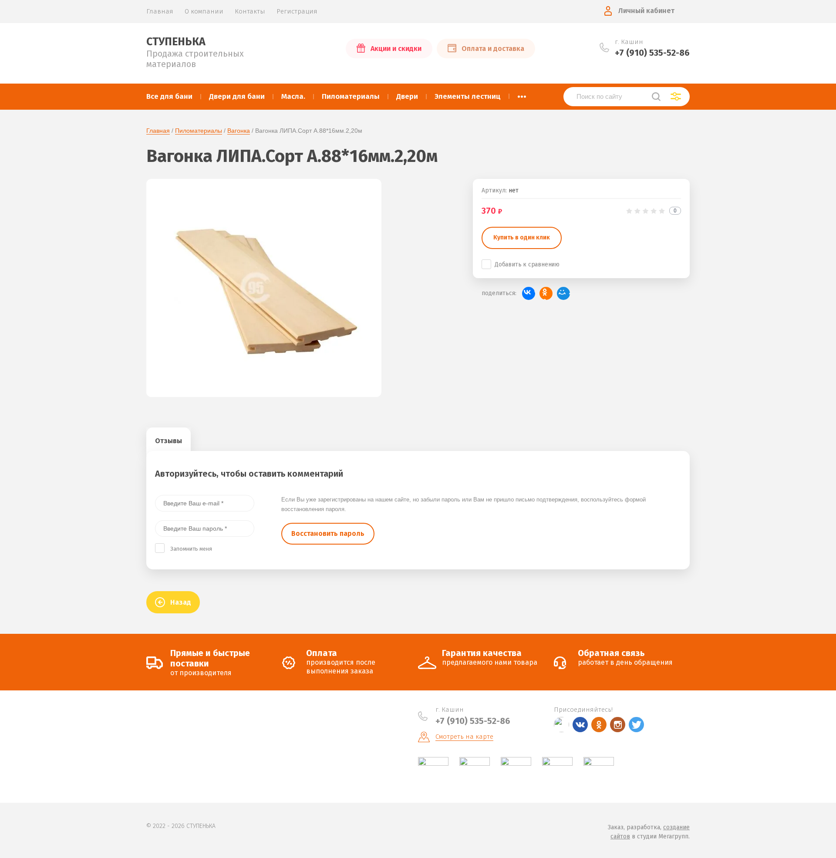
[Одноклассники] (546, 293)
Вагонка (238, 130)
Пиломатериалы (198, 130)
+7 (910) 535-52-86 (652, 52)
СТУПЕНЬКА (176, 41)
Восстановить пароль (327, 533)
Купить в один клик (521, 237)
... (521, 94)
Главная (158, 130)
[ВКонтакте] (528, 293)
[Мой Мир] (563, 293)
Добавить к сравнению (527, 264)
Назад (180, 602)
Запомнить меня (191, 548)
